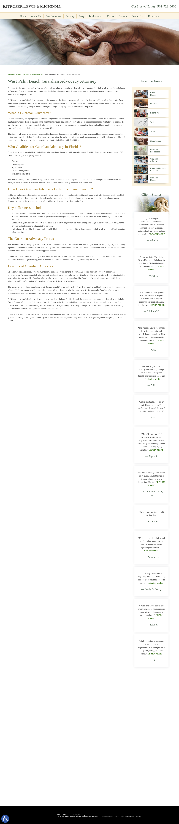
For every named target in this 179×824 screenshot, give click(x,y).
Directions (153, 16)
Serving (70, 16)
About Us (36, 16)
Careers (123, 16)
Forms (110, 16)
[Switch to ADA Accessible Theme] (5, 819)
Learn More (157, 234)
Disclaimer (105, 816)
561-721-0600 (166, 6)
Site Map (138, 816)
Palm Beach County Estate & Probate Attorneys (25, 74)
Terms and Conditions (127, 816)
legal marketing (77, 816)
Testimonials (95, 16)
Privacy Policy (114, 816)
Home (23, 16)
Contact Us (137, 16)
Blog (81, 16)
